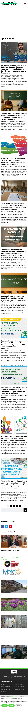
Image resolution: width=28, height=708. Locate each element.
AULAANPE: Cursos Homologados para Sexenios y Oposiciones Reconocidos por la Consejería (14, 438)
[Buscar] (25, 510)
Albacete (3, 684)
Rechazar (11, 705)
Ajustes (18, 705)
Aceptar (4, 705)
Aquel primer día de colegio (10, 550)
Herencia (17, 688)
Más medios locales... (20, 689)
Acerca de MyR (16, 677)
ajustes (13, 702)
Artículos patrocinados (8, 676)
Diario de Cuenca (19, 684)
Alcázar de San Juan (5, 686)
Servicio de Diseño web (19, 676)
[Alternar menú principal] (25, 3)
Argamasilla (3, 688)
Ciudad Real (3, 691)
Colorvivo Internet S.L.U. (15, 696)
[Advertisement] (14, 21)
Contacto (10, 677)
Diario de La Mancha (19, 686)
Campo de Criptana (5, 689)
